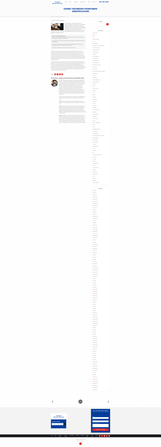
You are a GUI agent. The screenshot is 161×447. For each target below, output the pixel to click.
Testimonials (72, 435)
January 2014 (95, 377)
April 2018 (94, 285)
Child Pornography (95, 52)
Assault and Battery (96, 39)
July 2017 (94, 302)
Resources (77, 435)
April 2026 (94, 192)
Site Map (92, 436)
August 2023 (95, 237)
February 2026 (95, 197)
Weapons (94, 180)
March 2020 (95, 250)
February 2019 (95, 263)
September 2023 (95, 235)
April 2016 (94, 334)
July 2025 (94, 210)
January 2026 (95, 199)
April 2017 (94, 308)
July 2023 (94, 240)
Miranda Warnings (95, 114)
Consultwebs (82, 441)
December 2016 (95, 317)
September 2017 (95, 297)
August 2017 (95, 300)
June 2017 (94, 304)
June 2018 (94, 280)
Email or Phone (94, 419)
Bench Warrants (95, 43)
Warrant (94, 178)
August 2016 (95, 325)
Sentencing (94, 157)
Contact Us (94, 1)
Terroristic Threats (95, 167)
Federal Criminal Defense (96, 79)
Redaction (94, 150)
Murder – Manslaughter (96, 122)
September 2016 (95, 323)
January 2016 (95, 340)
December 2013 (95, 379)
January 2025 (95, 214)
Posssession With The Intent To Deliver (98, 135)
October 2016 (95, 321)
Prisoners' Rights (95, 142)
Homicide (94, 97)
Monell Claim (95, 116)
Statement (94, 161)
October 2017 (95, 295)
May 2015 (94, 355)
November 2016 (95, 319)
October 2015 (95, 347)
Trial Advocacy (95, 172)
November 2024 (95, 216)
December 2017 (95, 291)
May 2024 (94, 222)
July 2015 (94, 351)
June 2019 (94, 257)
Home (66, 1)
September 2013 (95, 381)
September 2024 (95, 218)
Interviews (94, 101)
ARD (93, 37)
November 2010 (95, 383)
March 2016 (95, 336)
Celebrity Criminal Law (96, 50)
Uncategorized (95, 174)
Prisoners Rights (95, 139)
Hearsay (94, 94)
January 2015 (95, 364)
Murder (94, 120)
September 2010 (95, 385)
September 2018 (95, 274)
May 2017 (94, 306)
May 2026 (94, 190)
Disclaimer (82, 435)
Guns (94, 92)
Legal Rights (95, 107)
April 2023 (94, 242)
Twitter (60, 74)
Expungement (95, 77)
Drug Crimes (95, 67)
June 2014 (94, 374)
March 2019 (95, 261)
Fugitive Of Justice (95, 88)
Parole (94, 127)
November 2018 (95, 270)
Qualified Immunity (95, 146)
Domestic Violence (95, 62)
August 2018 (95, 276)
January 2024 (95, 227)
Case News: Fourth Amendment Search (98, 45)
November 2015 (95, 344)
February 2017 (95, 312)
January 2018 (95, 289)
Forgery (94, 84)
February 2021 (95, 248)
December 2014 (95, 366)
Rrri (93, 152)
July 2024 (94, 220)
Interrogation (95, 99)
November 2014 (95, 368)
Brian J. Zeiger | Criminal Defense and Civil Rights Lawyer (69, 78)
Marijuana (94, 112)
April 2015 (94, 357)
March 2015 (95, 359)
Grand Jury (94, 90)
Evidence (62, 20)
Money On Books (95, 118)
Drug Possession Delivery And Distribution (99, 71)
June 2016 (94, 329)
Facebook (57, 74)
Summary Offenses (95, 163)
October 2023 (95, 233)
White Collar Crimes (96, 182)
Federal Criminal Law (96, 82)
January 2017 (95, 314)
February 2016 (95, 338)
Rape (94, 148)
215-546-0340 (104, 2)
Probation (94, 144)
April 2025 (94, 212)
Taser (94, 165)
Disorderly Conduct (96, 60)
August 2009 (95, 389)
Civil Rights (75, 1)
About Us (56, 436)
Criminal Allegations (96, 56)
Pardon (94, 124)
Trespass (94, 169)
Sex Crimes (94, 159)
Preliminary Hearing (96, 137)
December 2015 (95, 342)
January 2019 (95, 265)
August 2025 (95, 207)
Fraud (94, 86)
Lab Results (94, 105)
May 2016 (94, 332)
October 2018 (95, 272)
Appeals (94, 35)
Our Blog (89, 1)
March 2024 (95, 225)
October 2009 (95, 387)
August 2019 (95, 252)
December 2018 (95, 267)
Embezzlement (95, 73)
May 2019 (94, 259)
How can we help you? (95, 423)
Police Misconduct (95, 133)
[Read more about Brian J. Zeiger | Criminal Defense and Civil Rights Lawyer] (54, 80)
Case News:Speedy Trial (96, 47)
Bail (93, 41)
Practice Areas (60, 436)
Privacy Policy (87, 436)
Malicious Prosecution (96, 109)
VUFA (94, 176)
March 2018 (95, 287)
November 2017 (95, 293)
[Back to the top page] (80, 443)
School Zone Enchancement (97, 154)
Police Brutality (95, 131)
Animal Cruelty (95, 32)
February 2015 (95, 362)
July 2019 (94, 255)
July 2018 (94, 278)
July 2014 (94, 372)
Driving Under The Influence (97, 65)
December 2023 (95, 229)
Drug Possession (95, 69)
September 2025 (95, 205)
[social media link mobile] (100, 436)
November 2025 (95, 203)
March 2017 (95, 310)
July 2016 (94, 327)
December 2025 (95, 201)
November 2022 (95, 246)
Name (93, 416)
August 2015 (95, 349)
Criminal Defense (82, 1)
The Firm (69, 1)
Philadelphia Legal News (96, 129)
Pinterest (62, 74)
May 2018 (94, 282)
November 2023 (95, 231)
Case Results (66, 436)
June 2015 (94, 353)
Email (55, 74)
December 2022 (95, 244)
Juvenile (94, 103)
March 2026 (95, 195)
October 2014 (95, 370)
